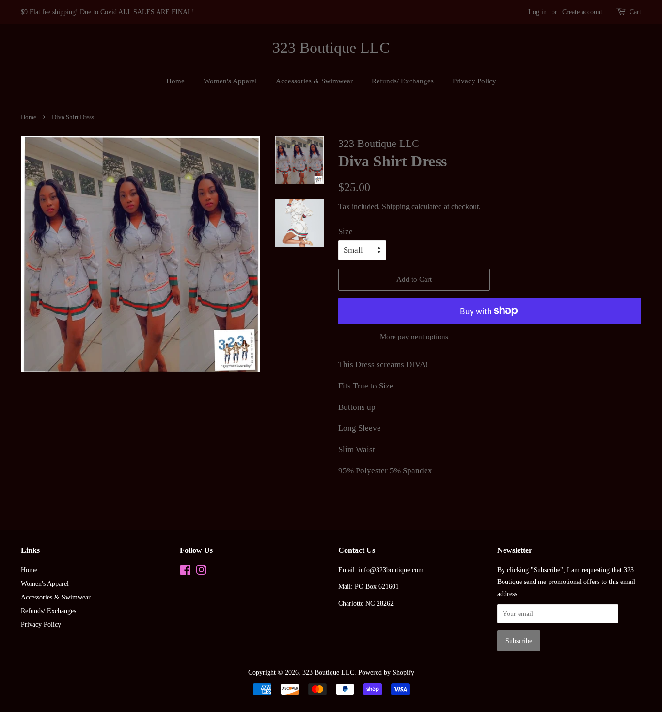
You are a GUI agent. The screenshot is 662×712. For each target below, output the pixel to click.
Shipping (396, 206)
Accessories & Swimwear (314, 81)
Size (345, 231)
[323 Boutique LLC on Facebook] (185, 572)
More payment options (414, 336)
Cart (635, 12)
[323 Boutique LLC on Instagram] (201, 572)
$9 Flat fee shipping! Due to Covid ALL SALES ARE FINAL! (107, 12)
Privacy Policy (474, 81)
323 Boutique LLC (331, 47)
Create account (582, 12)
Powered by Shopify (386, 672)
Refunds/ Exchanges (403, 81)
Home (175, 81)
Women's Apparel (230, 81)
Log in (537, 12)
